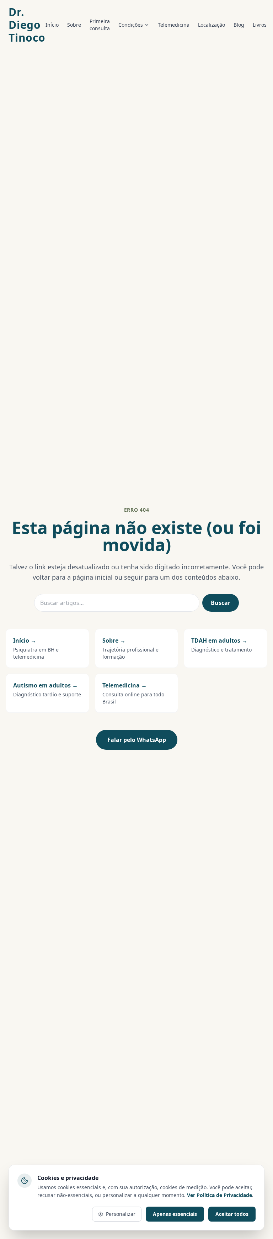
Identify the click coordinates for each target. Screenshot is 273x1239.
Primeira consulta (100, 25)
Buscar (220, 603)
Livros (260, 24)
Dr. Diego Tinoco (27, 25)
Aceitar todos (231, 1214)
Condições (130, 24)
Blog (239, 24)
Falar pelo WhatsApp (136, 740)
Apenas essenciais (175, 1214)
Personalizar (120, 1214)
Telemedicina (173, 24)
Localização (211, 24)
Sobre (74, 24)
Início (52, 24)
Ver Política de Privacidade (219, 1195)
